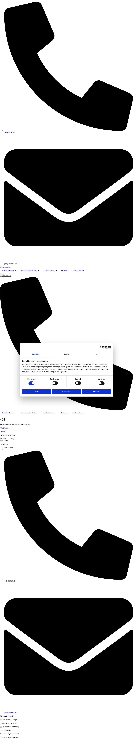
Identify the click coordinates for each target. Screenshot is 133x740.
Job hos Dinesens (78, 270)
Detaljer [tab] (66, 354)
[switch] (55, 383)
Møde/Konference (8, 270)
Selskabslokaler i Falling (29, 270)
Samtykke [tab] (35, 354)
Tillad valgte (66, 391)
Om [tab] (97, 354)
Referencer (64, 270)
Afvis (37, 391)
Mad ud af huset (49, 270)
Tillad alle (96, 391)
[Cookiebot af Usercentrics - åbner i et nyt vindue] (102, 347)
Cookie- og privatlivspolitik (9, 737)
